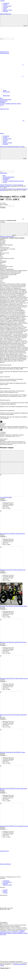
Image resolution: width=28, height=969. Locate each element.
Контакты (5, 11)
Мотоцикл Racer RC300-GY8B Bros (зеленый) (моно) (13, 606)
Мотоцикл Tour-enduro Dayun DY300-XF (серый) (12, 752)
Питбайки (2, 102)
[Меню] (0, 106)
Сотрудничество (7, 6)
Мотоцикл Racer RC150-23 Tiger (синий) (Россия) (12, 569)
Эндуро (2, 105)
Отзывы (5, 4)
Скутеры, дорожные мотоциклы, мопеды (10, 103)
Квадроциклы (3, 100)
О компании (6, 3)
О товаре (11, 238)
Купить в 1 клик (4, 236)
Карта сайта (3, 934)
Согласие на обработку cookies (19, 933)
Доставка (5, 7)
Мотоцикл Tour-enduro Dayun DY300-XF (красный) (13, 642)
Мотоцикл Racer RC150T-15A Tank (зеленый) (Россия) (14, 678)
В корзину (3, 207)
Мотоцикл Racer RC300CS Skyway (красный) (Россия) (14, 826)
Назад (24, 158)
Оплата (5, 8)
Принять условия (4, 968)
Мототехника (6, 91)
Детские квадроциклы (5, 99)
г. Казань (2, 0)
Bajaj (1, 98)
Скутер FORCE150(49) (6, 497)
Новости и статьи (7, 10)
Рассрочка (11, 236)
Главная (2, 184)
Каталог (25, 25)
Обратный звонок (4, 53)
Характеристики (4, 238)
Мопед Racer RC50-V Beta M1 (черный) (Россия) (12, 533)
